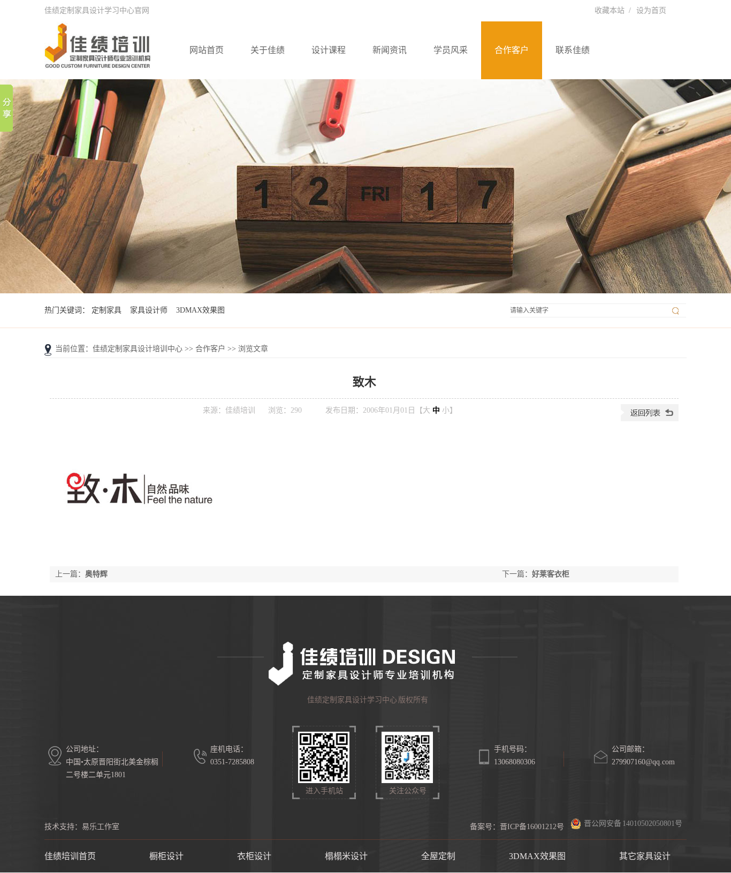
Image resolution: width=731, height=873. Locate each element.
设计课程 (328, 50)
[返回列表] (650, 419)
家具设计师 (148, 310)
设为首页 (651, 10)
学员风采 (450, 50)
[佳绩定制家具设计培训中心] (97, 63)
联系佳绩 (572, 50)
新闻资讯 (389, 50)
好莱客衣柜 (550, 574)
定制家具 (106, 310)
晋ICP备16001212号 (532, 827)
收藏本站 (610, 10)
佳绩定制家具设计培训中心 (137, 349)
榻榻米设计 (346, 856)
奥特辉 (96, 574)
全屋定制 (438, 856)
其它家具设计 (645, 856)
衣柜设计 (254, 856)
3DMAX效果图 (200, 310)
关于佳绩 (267, 50)
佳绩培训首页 (70, 856)
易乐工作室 (100, 827)
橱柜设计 (166, 856)
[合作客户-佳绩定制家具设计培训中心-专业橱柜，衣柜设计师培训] (365, 186)
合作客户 (511, 50)
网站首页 (206, 50)
